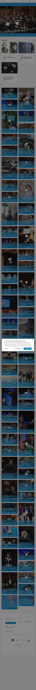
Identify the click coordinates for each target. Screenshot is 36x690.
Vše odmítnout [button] (18, 348)
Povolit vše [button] (27, 348)
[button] (6, 348)
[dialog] (18, 345)
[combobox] (32, 339)
